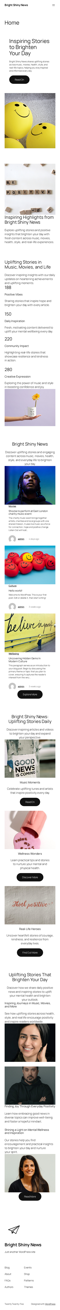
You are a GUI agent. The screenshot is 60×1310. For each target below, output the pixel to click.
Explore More (30, 694)
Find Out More (30, 952)
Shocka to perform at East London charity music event (28, 512)
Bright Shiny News (16, 5)
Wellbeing (14, 653)
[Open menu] (53, 5)
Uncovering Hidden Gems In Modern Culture (25, 660)
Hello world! (15, 590)
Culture (12, 585)
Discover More (30, 877)
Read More (30, 1196)
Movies (12, 506)
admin (21, 538)
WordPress (50, 1303)
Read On (19, 79)
